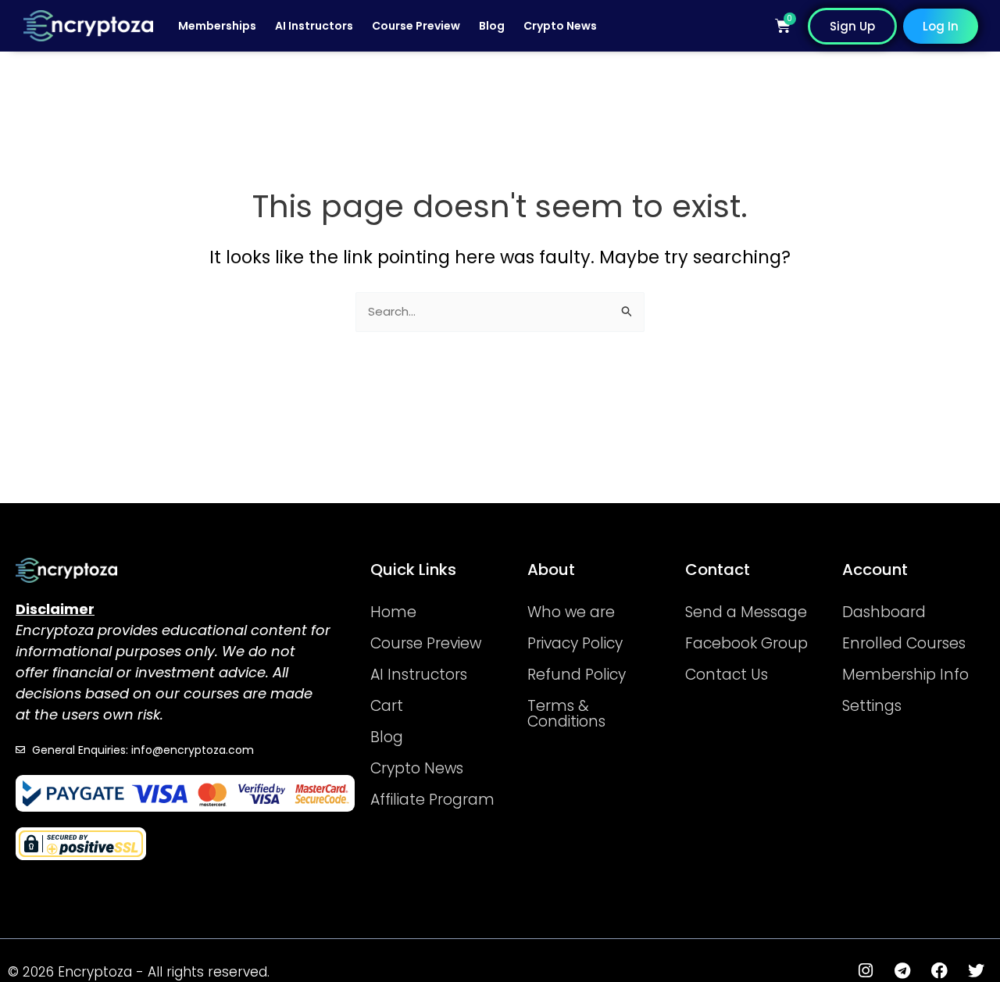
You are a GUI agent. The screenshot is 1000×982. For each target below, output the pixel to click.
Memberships (217, 26)
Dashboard (884, 612)
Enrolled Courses (904, 643)
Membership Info (905, 674)
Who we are (571, 612)
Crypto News (560, 26)
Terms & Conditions (566, 713)
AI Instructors (314, 26)
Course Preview (416, 26)
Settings (872, 705)
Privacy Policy (575, 643)
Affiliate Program (432, 799)
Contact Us (726, 674)
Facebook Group (746, 643)
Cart (386, 705)
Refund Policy (576, 674)
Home (393, 612)
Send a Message (746, 612)
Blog (492, 26)
